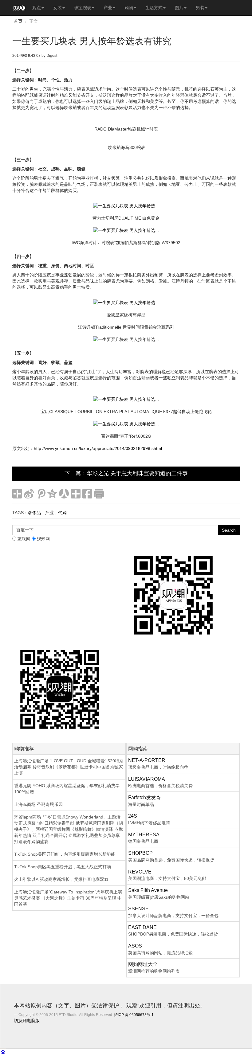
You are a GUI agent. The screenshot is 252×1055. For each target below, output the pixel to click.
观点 (36, 7)
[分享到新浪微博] (29, 493)
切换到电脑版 (27, 1020)
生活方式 (154, 7)
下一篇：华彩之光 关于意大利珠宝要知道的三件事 (126, 473)
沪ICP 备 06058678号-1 (134, 1015)
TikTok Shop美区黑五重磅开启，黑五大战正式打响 (62, 866)
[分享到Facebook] (87, 493)
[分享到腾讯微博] (40, 493)
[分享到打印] (99, 493)
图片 (179, 7)
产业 (108, 7)
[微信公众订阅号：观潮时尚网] (60, 688)
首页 (18, 21)
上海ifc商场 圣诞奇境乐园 (38, 804)
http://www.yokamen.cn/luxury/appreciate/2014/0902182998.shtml (98, 448)
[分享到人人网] (64, 493)
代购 (62, 512)
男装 (200, 7)
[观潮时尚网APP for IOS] (173, 594)
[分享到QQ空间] (52, 493)
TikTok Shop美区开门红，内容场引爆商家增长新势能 (64, 854)
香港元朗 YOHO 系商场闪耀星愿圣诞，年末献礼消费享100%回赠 (67, 788)
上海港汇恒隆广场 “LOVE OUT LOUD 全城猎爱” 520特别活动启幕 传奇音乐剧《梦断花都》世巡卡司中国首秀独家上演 (69, 767)
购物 (128, 7)
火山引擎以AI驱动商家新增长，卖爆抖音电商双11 (61, 879)
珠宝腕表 (82, 7)
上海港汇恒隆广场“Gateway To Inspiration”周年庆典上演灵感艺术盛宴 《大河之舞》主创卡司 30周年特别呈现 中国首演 (68, 898)
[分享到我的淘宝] (76, 493)
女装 (57, 7)
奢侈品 (34, 512)
